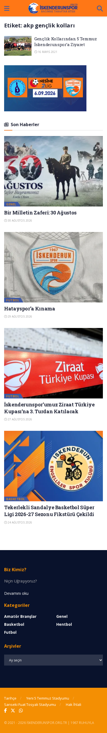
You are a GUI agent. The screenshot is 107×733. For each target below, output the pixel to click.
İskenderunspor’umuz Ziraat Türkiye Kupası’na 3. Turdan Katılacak (49, 408)
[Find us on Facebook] (5, 710)
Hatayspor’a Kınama (29, 308)
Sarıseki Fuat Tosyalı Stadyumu (30, 704)
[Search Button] (100, 8)
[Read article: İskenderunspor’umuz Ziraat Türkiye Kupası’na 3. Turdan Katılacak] (53, 363)
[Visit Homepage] (53, 8)
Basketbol (15, 499)
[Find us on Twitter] (13, 710)
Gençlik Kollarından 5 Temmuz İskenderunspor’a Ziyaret (65, 41)
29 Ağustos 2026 (19, 316)
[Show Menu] (6, 8)
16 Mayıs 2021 (47, 52)
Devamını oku (16, 593)
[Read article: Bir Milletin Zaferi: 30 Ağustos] (53, 171)
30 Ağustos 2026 (19, 220)
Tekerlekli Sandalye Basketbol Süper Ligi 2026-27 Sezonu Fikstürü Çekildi (49, 510)
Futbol (12, 300)
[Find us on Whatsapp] (21, 710)
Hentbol (64, 624)
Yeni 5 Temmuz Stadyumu (47, 698)
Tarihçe (10, 698)
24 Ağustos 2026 (19, 522)
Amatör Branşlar (20, 616)
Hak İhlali (73, 704)
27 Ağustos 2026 (19, 419)
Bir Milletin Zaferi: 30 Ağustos (40, 212)
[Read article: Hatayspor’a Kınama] (53, 267)
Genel (11, 204)
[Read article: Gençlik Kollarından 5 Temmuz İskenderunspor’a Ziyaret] (18, 46)
